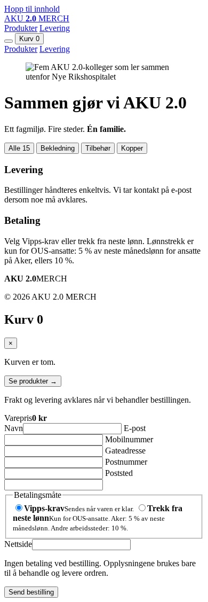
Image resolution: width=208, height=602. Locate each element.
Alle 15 (19, 148)
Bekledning (58, 148)
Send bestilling (31, 592)
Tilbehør (97, 148)
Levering (54, 28)
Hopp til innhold (32, 8)
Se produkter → (33, 381)
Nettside (18, 544)
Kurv (29, 39)
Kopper (132, 148)
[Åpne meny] (8, 41)
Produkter (20, 28)
